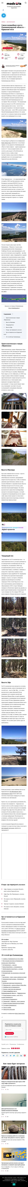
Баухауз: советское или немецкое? (12, 989)
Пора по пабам (7, 1007)
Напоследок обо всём (9, 1009)
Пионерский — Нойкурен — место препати (14, 1001)
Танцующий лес (10, 325)
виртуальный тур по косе (7, 828)
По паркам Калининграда (9, 1005)
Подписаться (9, 1033)
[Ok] (26, 1181)
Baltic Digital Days (6, 143)
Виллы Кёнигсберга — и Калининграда (12, 967)
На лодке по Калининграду (10, 999)
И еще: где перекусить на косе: (14, 330)
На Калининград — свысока (10, 965)
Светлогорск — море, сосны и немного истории (14, 977)
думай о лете (5, 1044)
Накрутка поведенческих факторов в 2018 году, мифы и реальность (13, 1082)
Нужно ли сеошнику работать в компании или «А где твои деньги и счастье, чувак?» (13, 1136)
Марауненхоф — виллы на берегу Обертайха (14, 985)
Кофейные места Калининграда (11, 987)
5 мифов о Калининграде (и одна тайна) (13, 959)
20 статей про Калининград (13, 337)
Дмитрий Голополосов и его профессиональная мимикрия (9, 1109)
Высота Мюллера (10, 322)
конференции (21, 1044)
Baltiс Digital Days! (20, 1013)
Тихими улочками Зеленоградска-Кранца (13, 1003)
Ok (14, 1184)
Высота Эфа (9, 327)
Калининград (13, 1044)
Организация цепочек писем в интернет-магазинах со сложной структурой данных (13, 1163)
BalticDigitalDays (8, 48)
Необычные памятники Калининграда (12, 983)
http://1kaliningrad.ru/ (14, 308)
